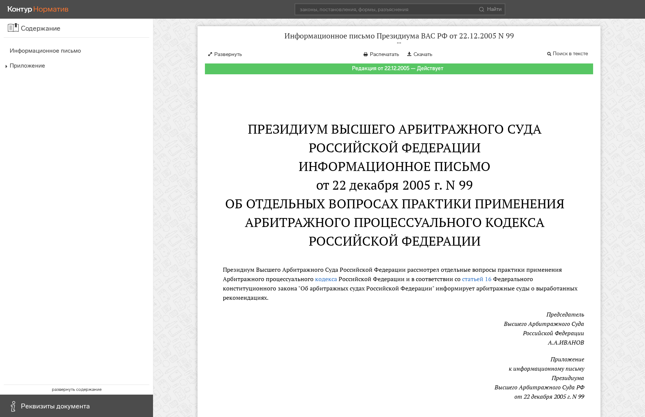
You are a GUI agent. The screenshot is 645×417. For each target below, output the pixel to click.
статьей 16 (477, 279)
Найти (494, 9)
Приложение (27, 65)
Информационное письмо (45, 50)
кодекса (326, 279)
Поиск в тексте (570, 53)
